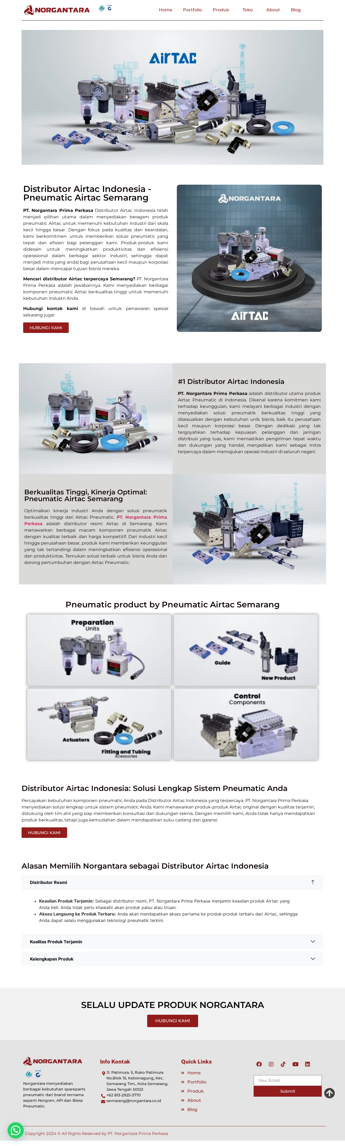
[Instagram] (271, 1064)
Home (165, 9)
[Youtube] (295, 1064)
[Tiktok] (283, 1064)
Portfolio (192, 9)
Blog (296, 9)
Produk (221, 9)
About (273, 9)
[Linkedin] (307, 1064)
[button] (172, 882)
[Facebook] (259, 1064)
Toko (248, 9)
